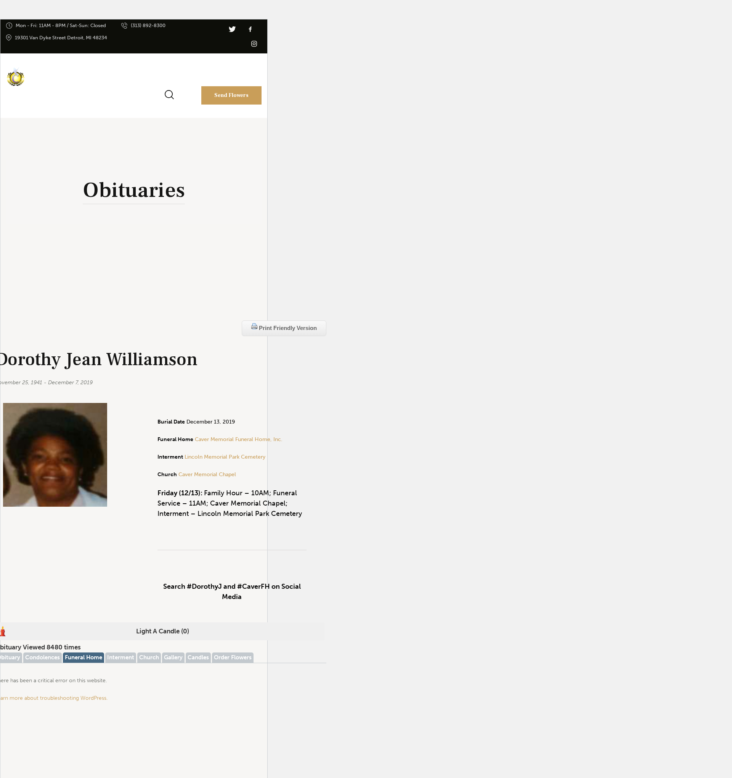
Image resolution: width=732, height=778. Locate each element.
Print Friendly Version (287, 328)
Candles (198, 657)
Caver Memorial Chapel (206, 474)
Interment (120, 657)
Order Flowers (233, 657)
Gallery (173, 657)
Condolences (42, 657)
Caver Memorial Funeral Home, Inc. (239, 439)
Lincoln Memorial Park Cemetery (225, 457)
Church (149, 657)
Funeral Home (83, 657)
